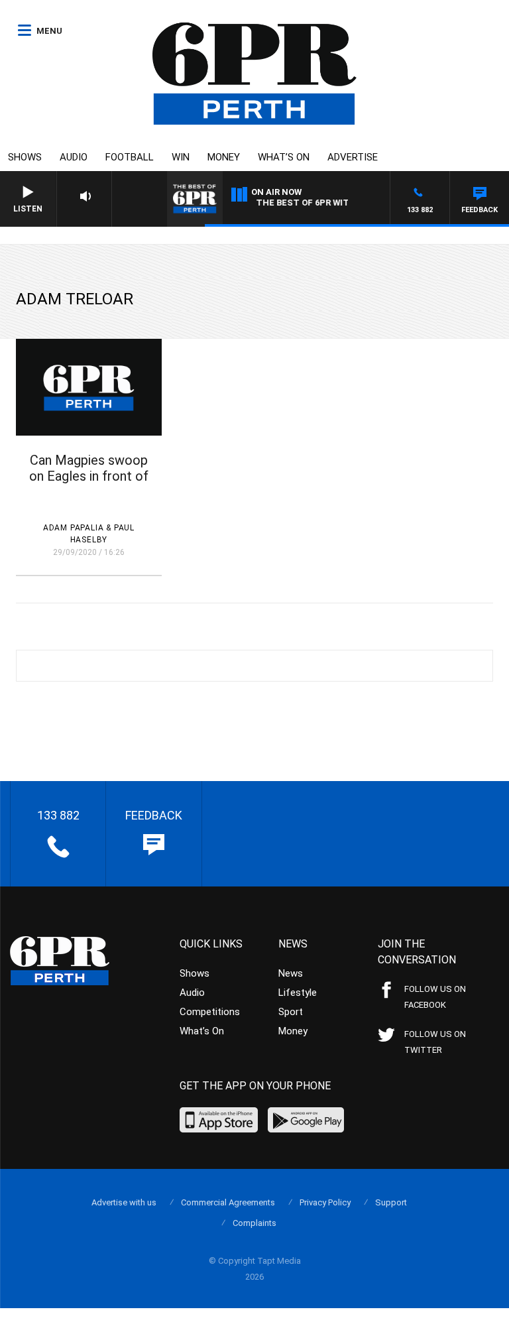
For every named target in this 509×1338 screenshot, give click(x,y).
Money (223, 157)
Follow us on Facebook (435, 997)
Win (181, 157)
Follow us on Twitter (435, 1042)
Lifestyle (297, 993)
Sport (290, 1012)
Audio (73, 157)
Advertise (352, 157)
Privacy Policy (325, 1202)
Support (391, 1202)
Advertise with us (123, 1202)
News (290, 973)
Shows (25, 157)
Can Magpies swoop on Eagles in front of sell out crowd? (88, 476)
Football (129, 157)
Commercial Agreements (228, 1202)
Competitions (210, 1012)
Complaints (254, 1223)
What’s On (284, 157)
